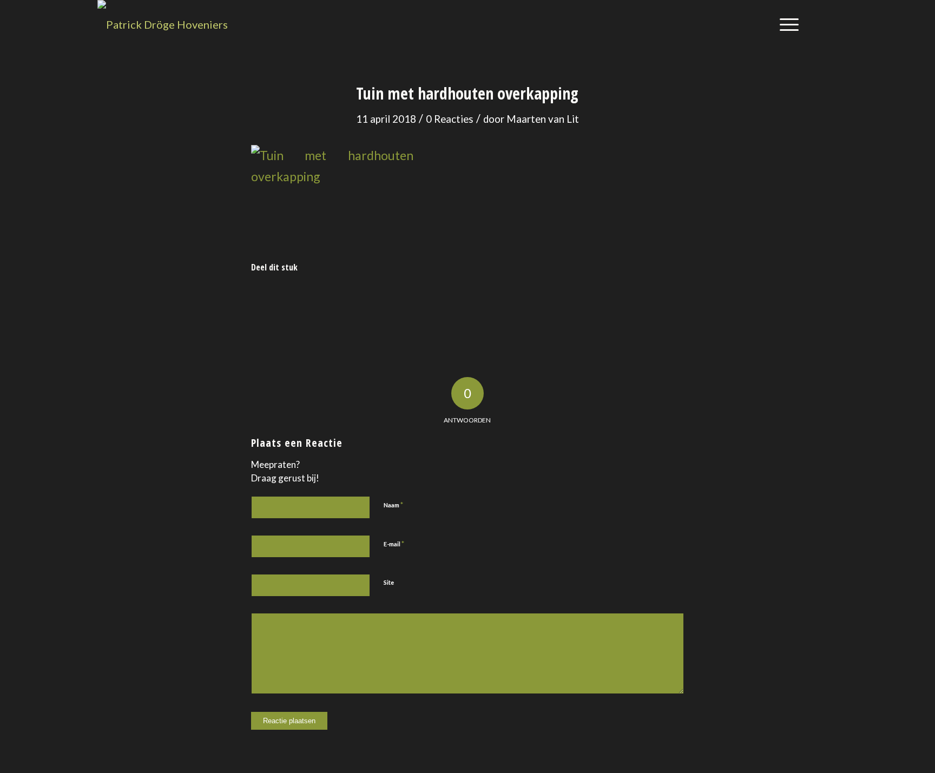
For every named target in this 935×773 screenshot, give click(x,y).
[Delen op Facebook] (279, 303)
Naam (393, 504)
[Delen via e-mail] (656, 303)
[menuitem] (786, 24)
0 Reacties (449, 119)
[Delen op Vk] (549, 303)
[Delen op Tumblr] (495, 303)
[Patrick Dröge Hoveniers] (162, 24)
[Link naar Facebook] (829, 24)
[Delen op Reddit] (602, 303)
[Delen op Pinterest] (386, 303)
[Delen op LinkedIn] (440, 303)
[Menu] (786, 24)
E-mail (394, 543)
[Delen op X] (333, 303)
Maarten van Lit (542, 119)
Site (389, 582)
